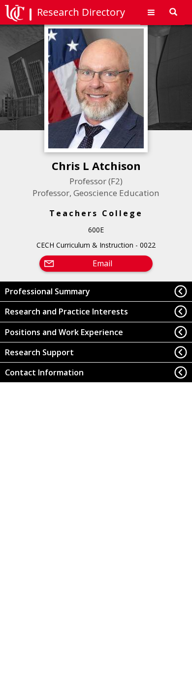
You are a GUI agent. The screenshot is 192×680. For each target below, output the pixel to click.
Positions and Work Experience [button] (64, 332)
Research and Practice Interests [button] (66, 311)
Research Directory (81, 12)
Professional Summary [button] (47, 291)
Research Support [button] (39, 352)
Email (102, 263)
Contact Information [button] (44, 372)
